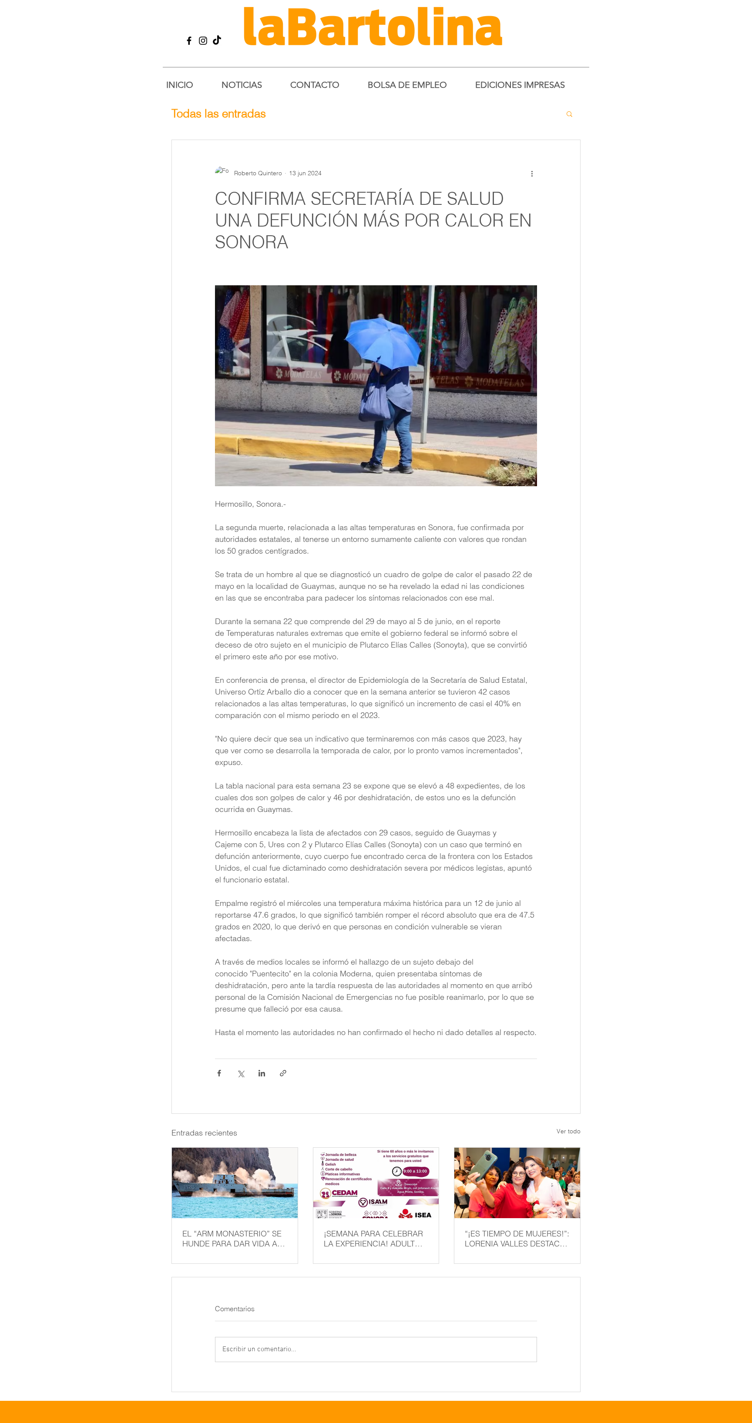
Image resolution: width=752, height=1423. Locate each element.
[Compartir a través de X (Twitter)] (240, 1073)
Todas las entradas (218, 113)
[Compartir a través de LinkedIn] (262, 1073)
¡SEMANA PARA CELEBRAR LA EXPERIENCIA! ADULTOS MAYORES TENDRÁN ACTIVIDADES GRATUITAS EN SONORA (375, 1239)
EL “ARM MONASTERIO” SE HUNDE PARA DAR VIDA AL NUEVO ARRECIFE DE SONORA (232, 1239)
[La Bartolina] (189, 40)
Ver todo (569, 1131)
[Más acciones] (532, 173)
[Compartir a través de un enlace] (283, 1073)
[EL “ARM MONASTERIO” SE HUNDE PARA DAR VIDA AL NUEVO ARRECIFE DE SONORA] (235, 1183)
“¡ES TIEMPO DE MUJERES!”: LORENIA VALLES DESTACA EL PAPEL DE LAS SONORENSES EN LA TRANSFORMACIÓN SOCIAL (517, 1239)
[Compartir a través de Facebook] (219, 1073)
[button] (569, 113)
